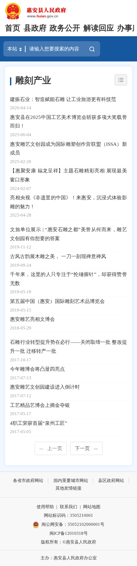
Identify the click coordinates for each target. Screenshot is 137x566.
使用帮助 (45, 506)
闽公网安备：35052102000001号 (73, 524)
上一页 (50, 448)
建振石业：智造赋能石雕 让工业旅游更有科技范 (63, 99)
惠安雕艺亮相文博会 (32, 319)
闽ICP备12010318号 (69, 533)
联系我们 (68, 506)
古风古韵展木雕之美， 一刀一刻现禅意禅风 (58, 256)
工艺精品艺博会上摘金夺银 (40, 405)
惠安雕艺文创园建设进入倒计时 (45, 387)
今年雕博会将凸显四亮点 (37, 369)
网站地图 (91, 506)
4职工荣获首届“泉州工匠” (38, 423)
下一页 (86, 448)
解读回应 (98, 28)
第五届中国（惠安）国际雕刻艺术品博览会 (57, 301)
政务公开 (65, 28)
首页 (12, 28)
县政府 (35, 28)
